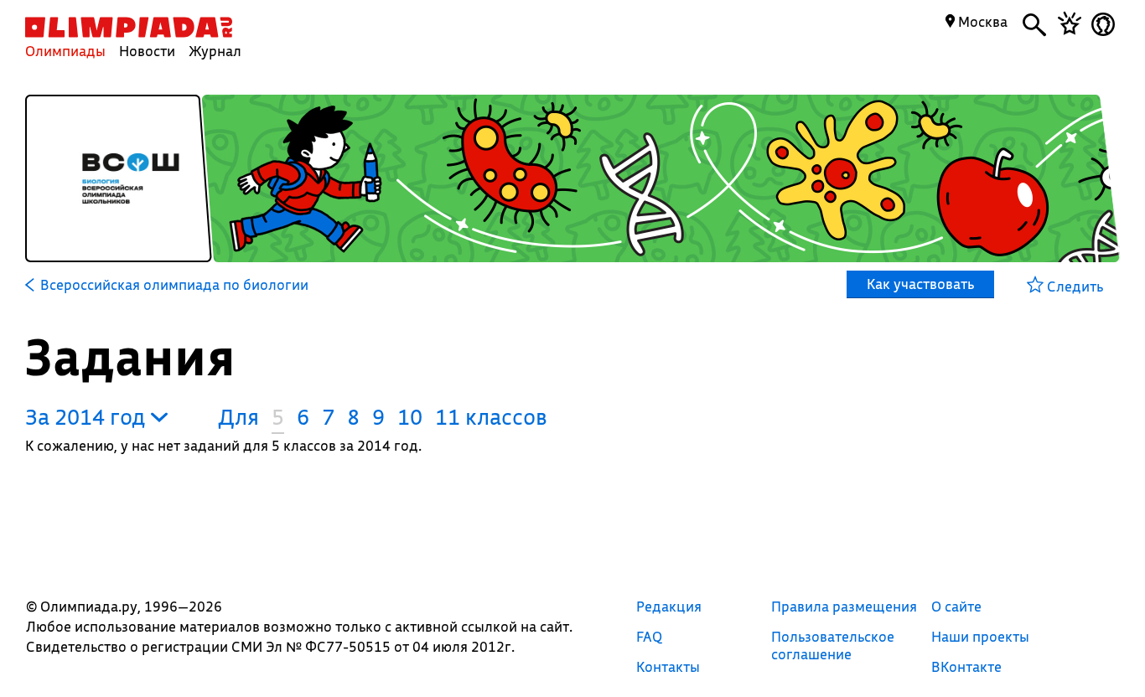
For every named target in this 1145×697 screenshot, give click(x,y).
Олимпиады (65, 50)
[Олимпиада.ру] (128, 27)
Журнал (215, 50)
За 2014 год (88, 417)
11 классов (491, 417)
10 (409, 417)
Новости (147, 50)
